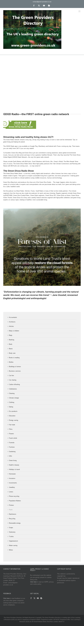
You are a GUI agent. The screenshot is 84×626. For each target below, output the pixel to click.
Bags (10, 335)
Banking (11, 340)
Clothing (11, 402)
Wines (11, 550)
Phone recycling (14, 496)
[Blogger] (41, 598)
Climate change (14, 398)
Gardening (12, 451)
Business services (15, 371)
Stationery (12, 532)
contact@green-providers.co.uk (42, 2)
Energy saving (13, 420)
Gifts (10, 456)
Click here (33, 582)
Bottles (11, 362)
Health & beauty (14, 465)
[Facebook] (31, 598)
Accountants (13, 317)
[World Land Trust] (42, 209)
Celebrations (13, 389)
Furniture (12, 447)
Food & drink (13, 438)
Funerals (11, 442)
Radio (11, 509)
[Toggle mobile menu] (79, 11)
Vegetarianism (13, 541)
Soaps (11, 527)
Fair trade (12, 425)
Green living (13, 460)
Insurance (12, 478)
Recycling (12, 518)
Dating (11, 407)
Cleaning (11, 393)
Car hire (11, 375)
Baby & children (14, 331)
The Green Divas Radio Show (12, 173)
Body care (12, 353)
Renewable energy (15, 523)
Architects (12, 322)
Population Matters (15, 501)
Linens (11, 492)
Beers (11, 348)
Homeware (12, 474)
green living (6, 142)
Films (10, 429)
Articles (11, 326)
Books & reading (14, 357)
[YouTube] (38, 598)
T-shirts (11, 536)
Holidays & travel (14, 469)
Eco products (13, 411)
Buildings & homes (15, 366)
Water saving (13, 545)
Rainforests (12, 514)
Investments (13, 483)
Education (12, 416)
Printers (11, 505)
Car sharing (12, 380)
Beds (10, 344)
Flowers (11, 433)
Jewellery (12, 487)
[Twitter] (34, 598)
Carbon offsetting (14, 384)
